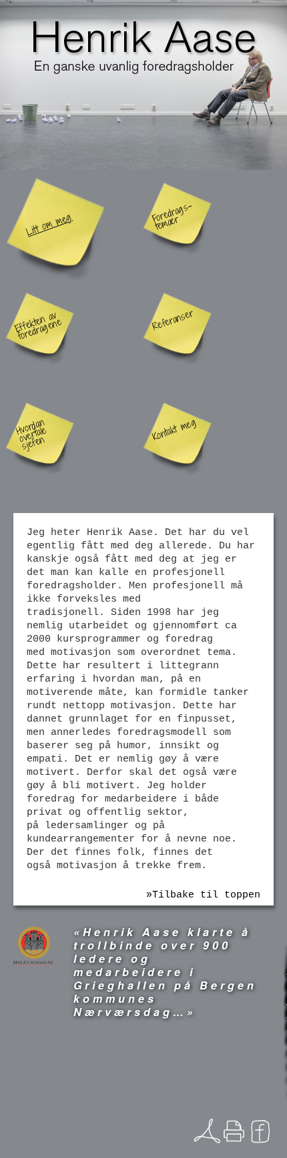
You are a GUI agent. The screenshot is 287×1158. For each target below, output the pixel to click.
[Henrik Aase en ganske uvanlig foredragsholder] (143, 43)
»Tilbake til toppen (203, 895)
